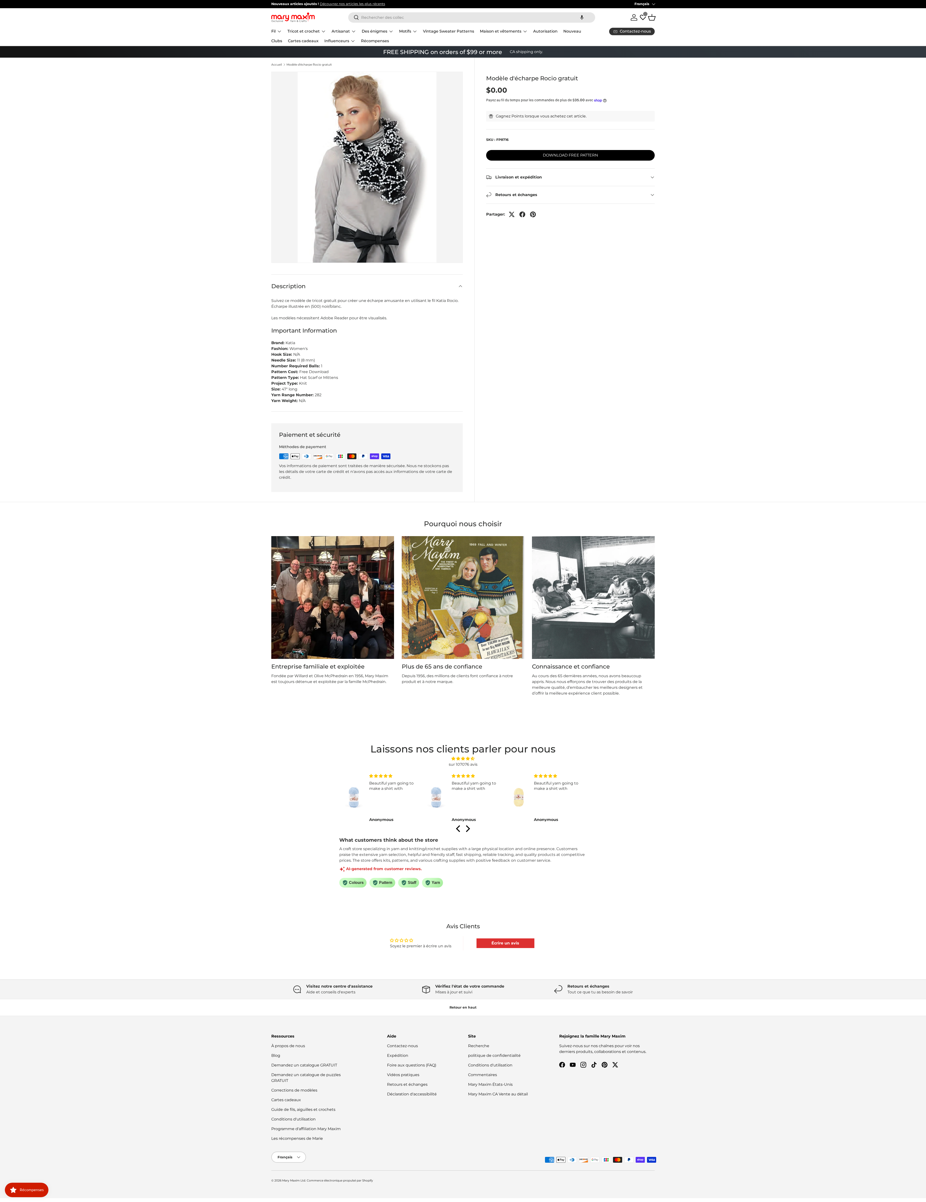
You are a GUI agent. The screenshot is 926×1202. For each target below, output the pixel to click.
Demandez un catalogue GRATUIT (304, 1065)
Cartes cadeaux (303, 41)
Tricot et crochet (303, 31)
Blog (275, 1055)
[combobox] (471, 17)
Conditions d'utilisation (293, 1119)
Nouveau (572, 31)
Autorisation (545, 31)
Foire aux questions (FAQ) (411, 1065)
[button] (582, 17)
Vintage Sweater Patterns (448, 31)
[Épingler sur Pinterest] (533, 214)
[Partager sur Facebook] (522, 214)
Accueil (276, 64)
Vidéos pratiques (403, 1074)
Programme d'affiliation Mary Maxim (306, 1129)
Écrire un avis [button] (505, 943)
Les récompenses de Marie (297, 1138)
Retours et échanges (407, 1084)
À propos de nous (288, 1046)
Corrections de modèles (294, 1090)
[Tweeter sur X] (511, 214)
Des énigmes (374, 31)
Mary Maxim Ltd (293, 1180)
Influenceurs (336, 41)
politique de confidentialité (494, 1055)
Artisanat (341, 31)
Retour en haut (463, 1007)
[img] (463, 759)
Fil (273, 31)
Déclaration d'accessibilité (412, 1094)
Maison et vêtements (500, 31)
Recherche (478, 1046)
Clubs (276, 41)
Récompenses (375, 41)
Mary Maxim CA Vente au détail (498, 1094)
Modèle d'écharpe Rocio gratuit (309, 64)
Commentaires (482, 1074)
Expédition (397, 1055)
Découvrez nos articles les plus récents (352, 4)
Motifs (405, 31)
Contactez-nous (402, 1046)
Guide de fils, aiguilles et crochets (303, 1109)
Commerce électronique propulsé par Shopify (340, 1180)
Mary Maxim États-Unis (490, 1084)
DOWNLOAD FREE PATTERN (570, 155)
